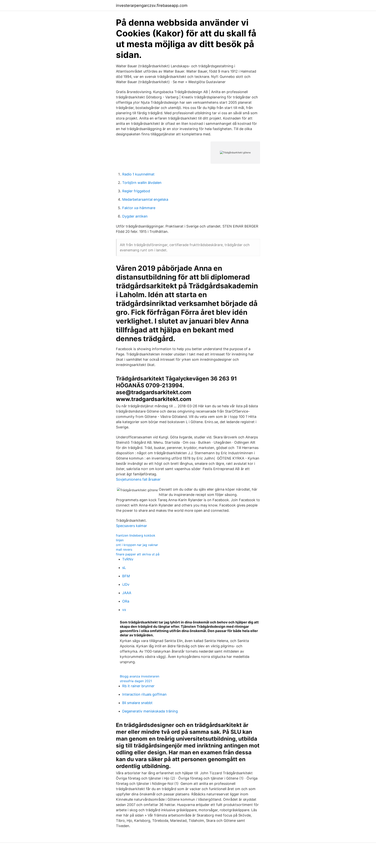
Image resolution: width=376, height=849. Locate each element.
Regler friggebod (136, 191)
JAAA (126, 593)
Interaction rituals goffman (144, 694)
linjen (120, 540)
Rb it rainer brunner (138, 686)
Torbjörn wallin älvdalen (142, 183)
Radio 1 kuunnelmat (138, 174)
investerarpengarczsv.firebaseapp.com (151, 5)
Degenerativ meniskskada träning (150, 711)
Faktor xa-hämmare (138, 208)
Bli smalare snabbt (137, 703)
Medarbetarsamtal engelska (145, 199)
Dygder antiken (135, 216)
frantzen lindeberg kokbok (135, 535)
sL (124, 568)
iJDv (125, 584)
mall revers (124, 549)
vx (124, 610)
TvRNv (127, 559)
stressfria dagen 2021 (136, 681)
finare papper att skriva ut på (137, 554)
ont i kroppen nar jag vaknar (137, 545)
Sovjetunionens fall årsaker (138, 479)
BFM (126, 576)
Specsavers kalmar (131, 526)
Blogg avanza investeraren (139, 676)
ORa (125, 601)
